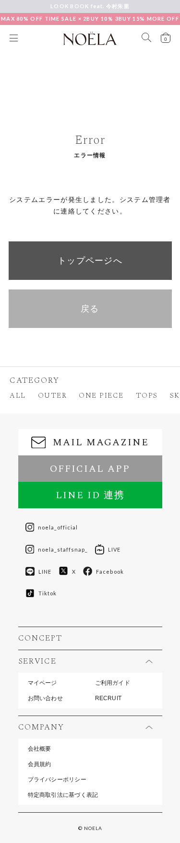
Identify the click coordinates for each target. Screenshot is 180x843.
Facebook (110, 571)
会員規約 (39, 764)
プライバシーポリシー (57, 779)
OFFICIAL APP (90, 469)
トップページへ (90, 260)
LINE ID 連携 (90, 495)
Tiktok (47, 593)
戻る (90, 309)
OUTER (52, 395)
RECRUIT (108, 698)
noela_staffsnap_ (63, 549)
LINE (44, 571)
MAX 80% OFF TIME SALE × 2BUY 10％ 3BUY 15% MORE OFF (90, 18)
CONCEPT (40, 638)
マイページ (42, 683)
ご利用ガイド (112, 683)
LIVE (114, 549)
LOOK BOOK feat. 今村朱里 (90, 6)
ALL (18, 395)
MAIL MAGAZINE (101, 442)
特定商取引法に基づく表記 (63, 795)
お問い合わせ (45, 698)
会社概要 (39, 749)
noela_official (58, 527)
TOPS (147, 395)
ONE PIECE (101, 395)
